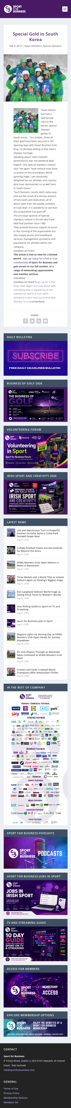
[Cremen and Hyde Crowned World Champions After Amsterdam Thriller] (11, 672)
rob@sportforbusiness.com (19, 1070)
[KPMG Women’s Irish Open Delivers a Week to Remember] (11, 565)
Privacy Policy (11, 1093)
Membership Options (16, 1097)
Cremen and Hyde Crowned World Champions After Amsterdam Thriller (37, 671)
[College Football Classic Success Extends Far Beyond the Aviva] (11, 550)
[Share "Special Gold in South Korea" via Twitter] (32, 321)
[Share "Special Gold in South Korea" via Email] (45, 321)
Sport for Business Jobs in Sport (35, 621)
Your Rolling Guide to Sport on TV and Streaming (38, 608)
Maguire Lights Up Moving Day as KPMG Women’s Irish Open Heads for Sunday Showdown (39, 637)
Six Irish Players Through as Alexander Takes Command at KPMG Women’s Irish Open (39, 654)
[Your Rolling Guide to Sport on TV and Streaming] (11, 609)
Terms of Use (11, 1088)
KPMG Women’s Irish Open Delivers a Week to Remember (38, 564)
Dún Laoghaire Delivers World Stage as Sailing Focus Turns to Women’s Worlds (39, 593)
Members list (11, 1102)
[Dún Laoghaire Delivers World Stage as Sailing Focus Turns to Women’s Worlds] (11, 594)
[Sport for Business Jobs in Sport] (11, 623)
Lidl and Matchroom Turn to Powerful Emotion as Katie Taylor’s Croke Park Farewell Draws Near (38, 533)
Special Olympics (52, 45)
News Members (33, 45)
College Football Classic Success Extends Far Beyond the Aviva (39, 549)
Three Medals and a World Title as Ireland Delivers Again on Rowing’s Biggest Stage (40, 579)
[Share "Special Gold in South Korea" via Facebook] (25, 321)
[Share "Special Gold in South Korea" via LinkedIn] (39, 321)
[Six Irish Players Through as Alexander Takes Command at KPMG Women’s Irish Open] (11, 654)
